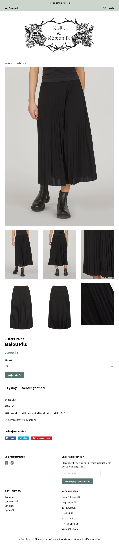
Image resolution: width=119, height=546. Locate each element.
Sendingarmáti (33, 388)
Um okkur (9, 505)
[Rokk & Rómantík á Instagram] (12, 463)
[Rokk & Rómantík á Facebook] (6, 463)
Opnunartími (11, 501)
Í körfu (110, 8)
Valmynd (13, 7)
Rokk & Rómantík (58, 539)
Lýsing (12, 388)
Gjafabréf (9, 510)
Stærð (8, 360)
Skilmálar (9, 497)
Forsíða (8, 63)
